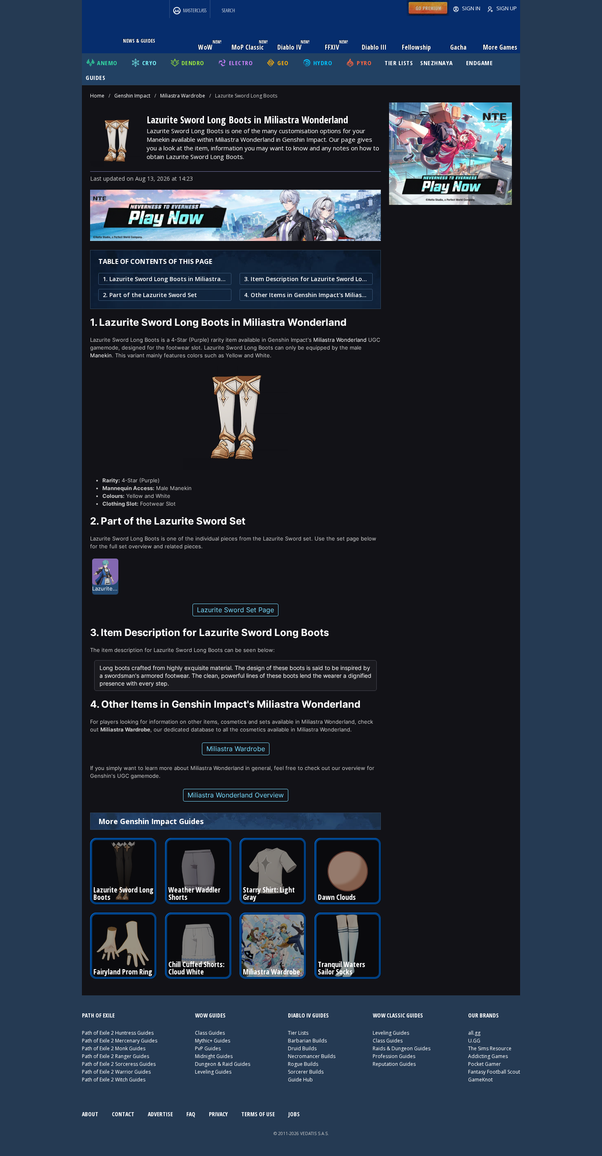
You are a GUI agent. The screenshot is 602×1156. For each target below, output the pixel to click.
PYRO (364, 63)
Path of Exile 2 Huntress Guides (118, 1032)
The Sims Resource (489, 1048)
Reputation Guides (394, 1064)
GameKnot (480, 1079)
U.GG (474, 1040)
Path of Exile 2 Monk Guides (113, 1048)
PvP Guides (208, 1048)
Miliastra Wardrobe (182, 95)
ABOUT (90, 1114)
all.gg (474, 1032)
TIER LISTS (399, 63)
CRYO (149, 63)
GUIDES (95, 77)
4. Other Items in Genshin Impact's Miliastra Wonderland (306, 295)
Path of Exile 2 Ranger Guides (115, 1056)
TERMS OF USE (258, 1114)
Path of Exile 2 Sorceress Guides (119, 1064)
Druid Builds (302, 1048)
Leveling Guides (213, 1071)
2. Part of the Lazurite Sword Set (150, 295)
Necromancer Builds (311, 1056)
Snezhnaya (436, 63)
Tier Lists (298, 1032)
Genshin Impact (132, 95)
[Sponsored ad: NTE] (235, 238)
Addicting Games (488, 1056)
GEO (283, 63)
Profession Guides (394, 1056)
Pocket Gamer (484, 1064)
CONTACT (123, 1114)
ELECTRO (241, 63)
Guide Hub (300, 1079)
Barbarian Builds (307, 1040)
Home (97, 95)
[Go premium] (428, 14)
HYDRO (323, 63)
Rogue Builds (303, 1064)
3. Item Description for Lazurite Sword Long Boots (306, 279)
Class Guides (210, 1032)
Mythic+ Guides (212, 1040)
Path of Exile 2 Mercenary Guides (119, 1040)
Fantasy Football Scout (494, 1071)
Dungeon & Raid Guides (222, 1064)
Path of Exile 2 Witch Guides (113, 1079)
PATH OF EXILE (98, 1015)
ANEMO (107, 63)
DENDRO (192, 63)
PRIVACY (218, 1114)
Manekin (101, 355)
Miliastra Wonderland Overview (236, 795)
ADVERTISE (160, 1114)
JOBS (294, 1114)
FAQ (190, 1114)
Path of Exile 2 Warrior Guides (116, 1071)
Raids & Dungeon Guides (401, 1048)
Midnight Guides (214, 1056)
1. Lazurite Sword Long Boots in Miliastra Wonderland (165, 279)
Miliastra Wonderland (340, 339)
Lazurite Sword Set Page (235, 610)
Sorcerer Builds (306, 1071)
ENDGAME (479, 63)
